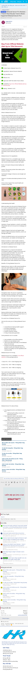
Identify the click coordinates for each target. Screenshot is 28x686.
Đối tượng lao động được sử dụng (10, 549)
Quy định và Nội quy (9, 623)
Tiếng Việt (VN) (5, 621)
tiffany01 (4, 445)
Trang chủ (8, 624)
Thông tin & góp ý (7, 574)
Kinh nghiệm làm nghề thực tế (9, 536)
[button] (2, 1)
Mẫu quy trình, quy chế (8, 653)
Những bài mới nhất (6, 567)
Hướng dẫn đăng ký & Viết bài (9, 651)
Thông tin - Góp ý (6, 659)
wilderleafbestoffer (22, 615)
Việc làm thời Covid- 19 (7, 666)
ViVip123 (2, 517)
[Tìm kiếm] (26, 1)
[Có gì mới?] (23, 1)
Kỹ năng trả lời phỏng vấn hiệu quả (10, 667)
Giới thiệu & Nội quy (7, 556)
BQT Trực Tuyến (5, 514)
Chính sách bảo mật (19, 623)
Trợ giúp (3, 624)
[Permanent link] (23, 46)
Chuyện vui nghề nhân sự (8, 531)
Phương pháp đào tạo (7, 669)
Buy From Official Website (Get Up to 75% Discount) (12, 45)
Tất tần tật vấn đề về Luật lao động (10, 661)
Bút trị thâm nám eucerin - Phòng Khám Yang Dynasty (13, 443)
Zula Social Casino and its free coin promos (13, 533)
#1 (26, 26)
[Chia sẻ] (24, 27)
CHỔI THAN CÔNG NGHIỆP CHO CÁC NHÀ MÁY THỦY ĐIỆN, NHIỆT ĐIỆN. (14, 558)
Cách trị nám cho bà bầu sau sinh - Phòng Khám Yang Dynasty (12, 459)
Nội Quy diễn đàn (6, 658)
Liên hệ (2, 623)
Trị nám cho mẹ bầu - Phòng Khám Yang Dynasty (12, 454)
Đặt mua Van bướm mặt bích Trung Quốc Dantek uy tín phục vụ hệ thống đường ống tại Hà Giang (15, 526)
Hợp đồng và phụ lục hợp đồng (9, 542)
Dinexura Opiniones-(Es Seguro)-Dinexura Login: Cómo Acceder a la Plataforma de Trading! (15, 538)
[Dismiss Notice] (25, 5)
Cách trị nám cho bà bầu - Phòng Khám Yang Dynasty (13, 464)
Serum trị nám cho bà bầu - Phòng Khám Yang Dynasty (13, 470)
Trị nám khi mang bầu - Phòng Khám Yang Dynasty (12, 448)
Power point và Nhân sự (8, 563)
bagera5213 (4, 17)
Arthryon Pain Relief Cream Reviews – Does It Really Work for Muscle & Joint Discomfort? (14, 544)
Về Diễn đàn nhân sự (7, 650)
